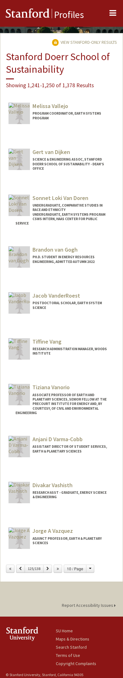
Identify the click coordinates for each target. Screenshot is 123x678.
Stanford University (31, 633)
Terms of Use (68, 655)
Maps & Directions (72, 639)
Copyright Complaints (76, 663)
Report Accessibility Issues (88, 605)
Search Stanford (71, 647)
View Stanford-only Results (88, 42)
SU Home (64, 631)
